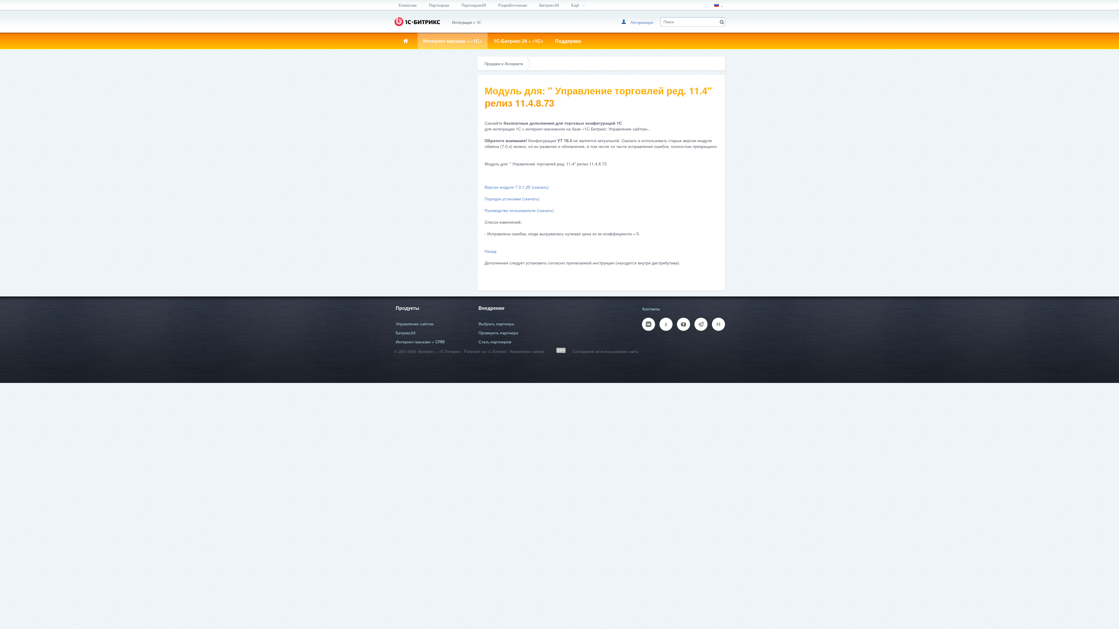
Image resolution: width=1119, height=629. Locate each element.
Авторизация (642, 22)
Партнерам (439, 5)
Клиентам (408, 5)
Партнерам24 (474, 5)
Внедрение (491, 308)
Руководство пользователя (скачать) (519, 210)
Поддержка (568, 41)
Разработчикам (512, 5)
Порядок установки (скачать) (512, 199)
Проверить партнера (498, 332)
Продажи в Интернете (504, 63)
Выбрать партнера (496, 323)
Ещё (575, 5)
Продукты (407, 308)
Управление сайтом (415, 323)
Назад (490, 251)
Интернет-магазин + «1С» (452, 41)
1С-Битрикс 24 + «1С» (518, 41)
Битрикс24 (549, 5)
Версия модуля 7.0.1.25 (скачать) (517, 187)
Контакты (651, 309)
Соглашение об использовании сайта (605, 351)
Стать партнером (494, 341)
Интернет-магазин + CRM (420, 341)
